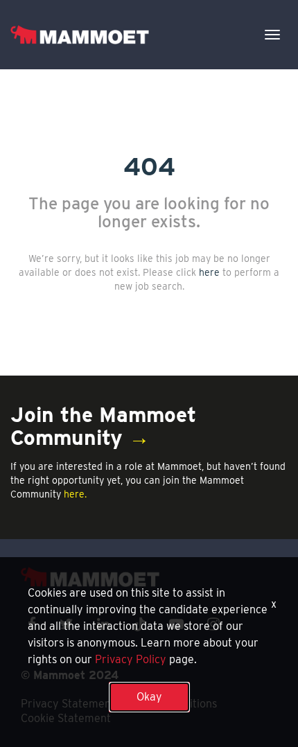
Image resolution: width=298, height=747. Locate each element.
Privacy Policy (130, 659)
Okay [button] (149, 696)
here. (75, 494)
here (209, 272)
